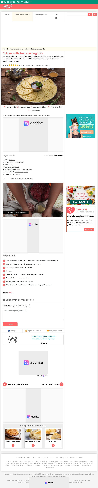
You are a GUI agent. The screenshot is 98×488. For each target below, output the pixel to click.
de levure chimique (16, 162)
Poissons (29, 465)
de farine (12, 160)
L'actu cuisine (56, 16)
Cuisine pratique (41, 15)
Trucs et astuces (75, 457)
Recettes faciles (23, 457)
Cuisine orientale (39, 115)
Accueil (6, 15)
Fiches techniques (59, 457)
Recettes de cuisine (22, 15)
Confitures (54, 462)
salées (37, 465)
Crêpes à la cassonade (13, 441)
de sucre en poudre (21, 172)
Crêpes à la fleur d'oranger (34, 441)
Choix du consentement (74, 482)
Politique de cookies (23, 482)
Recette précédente (18, 384)
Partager (13, 331)
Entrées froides (48, 463)
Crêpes (47, 115)
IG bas (68, 463)
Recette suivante (50, 384)
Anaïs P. (11, 293)
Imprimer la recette (34, 331)
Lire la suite (89, 229)
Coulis (91, 462)
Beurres (28, 462)
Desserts (9, 115)
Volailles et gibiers (49, 467)
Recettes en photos (16, 49)
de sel (17, 167)
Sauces (45, 465)
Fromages (59, 463)
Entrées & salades (21, 463)
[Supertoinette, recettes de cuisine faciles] (7, 6)
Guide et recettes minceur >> (17, 1)
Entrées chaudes (35, 463)
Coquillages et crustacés (78, 462)
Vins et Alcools (86, 465)
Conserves (64, 462)
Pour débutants (17, 115)
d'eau (10, 165)
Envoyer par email (55, 331)
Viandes (76, 465)
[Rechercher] (90, 14)
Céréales (45, 462)
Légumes (76, 463)
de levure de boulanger (24, 169)
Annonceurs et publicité (14, 480)
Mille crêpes (53, 441)
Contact (27, 480)
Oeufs (84, 463)
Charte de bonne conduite (82, 480)
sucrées (68, 465)
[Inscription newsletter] (80, 195)
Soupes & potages (56, 465)
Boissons (36, 462)
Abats (7, 462)
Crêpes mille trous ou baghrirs (34, 49)
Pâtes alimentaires (18, 465)
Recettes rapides (28, 115)
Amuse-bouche (17, 462)
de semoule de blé (13, 174)
